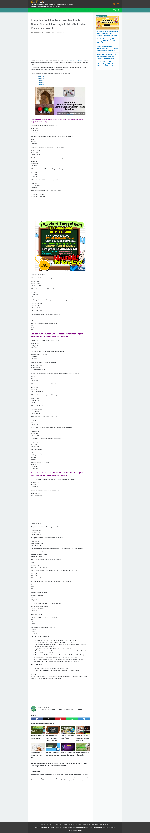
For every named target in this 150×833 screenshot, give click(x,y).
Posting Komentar (60, 32)
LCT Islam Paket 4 (40, 82)
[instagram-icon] (114, 4)
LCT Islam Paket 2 (40, 78)
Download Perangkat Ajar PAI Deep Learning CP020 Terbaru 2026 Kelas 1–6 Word (107, 41)
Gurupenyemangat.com (76, 60)
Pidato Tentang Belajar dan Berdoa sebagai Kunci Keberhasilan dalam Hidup (68, 754)
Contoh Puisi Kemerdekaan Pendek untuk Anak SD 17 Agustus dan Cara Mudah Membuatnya (107, 48)
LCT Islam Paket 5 (40, 84)
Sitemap (65, 824)
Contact (43, 824)
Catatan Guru (50, 10)
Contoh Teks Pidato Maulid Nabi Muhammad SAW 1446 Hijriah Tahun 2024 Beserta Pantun (106, 56)
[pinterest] (60, 719)
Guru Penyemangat (77, 830)
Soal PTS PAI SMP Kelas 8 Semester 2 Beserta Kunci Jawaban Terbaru (37, 737)
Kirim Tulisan (86, 824)
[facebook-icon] (110, 4)
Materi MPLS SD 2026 (109, 827)
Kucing (70, 10)
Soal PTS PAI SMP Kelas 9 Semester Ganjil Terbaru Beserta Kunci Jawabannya (53, 754)
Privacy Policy (57, 824)
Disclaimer (49, 824)
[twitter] (49, 719)
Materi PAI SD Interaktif (96, 827)
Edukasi (41, 10)
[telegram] (84, 719)
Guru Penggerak (86, 10)
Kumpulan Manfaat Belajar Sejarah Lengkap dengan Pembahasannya (82, 754)
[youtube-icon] (118, 4)
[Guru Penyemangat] (38, 1)
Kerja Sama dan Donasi (75, 824)
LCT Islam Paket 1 (40, 76)
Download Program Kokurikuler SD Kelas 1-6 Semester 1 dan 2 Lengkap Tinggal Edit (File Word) (107, 33)
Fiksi (76, 10)
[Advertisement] (60, 46)
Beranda (33, 10)
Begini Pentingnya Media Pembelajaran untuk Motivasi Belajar (67, 737)
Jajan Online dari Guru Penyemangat (44, 827)
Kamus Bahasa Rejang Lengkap (99, 824)
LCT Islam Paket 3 (40, 80)
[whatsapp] (72, 719)
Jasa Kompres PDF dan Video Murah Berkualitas (75, 827)
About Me (58, 827)
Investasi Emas (61, 10)
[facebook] (37, 719)
